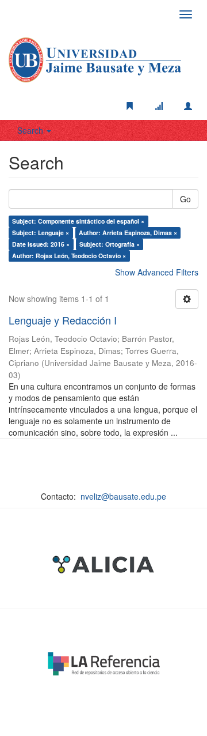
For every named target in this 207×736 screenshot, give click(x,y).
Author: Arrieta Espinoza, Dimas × (128, 232)
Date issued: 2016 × (41, 244)
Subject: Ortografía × (109, 244)
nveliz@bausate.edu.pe (123, 496)
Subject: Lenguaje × (40, 232)
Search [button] (31, 130)
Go (185, 199)
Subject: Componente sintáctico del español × (78, 221)
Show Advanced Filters (156, 272)
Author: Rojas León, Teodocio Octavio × (69, 255)
